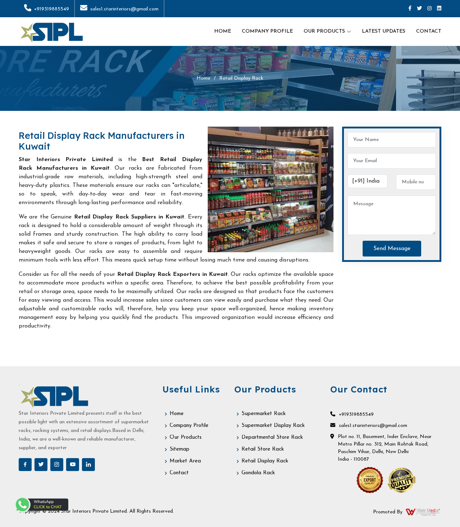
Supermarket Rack (264, 414)
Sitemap (179, 449)
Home (222, 31)
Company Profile (267, 31)
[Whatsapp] (41, 505)
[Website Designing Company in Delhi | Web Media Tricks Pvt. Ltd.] (423, 512)
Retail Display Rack (265, 461)
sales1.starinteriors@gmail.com (124, 9)
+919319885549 (51, 9)
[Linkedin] (439, 8)
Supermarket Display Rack (273, 425)
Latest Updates (383, 31)
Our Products (186, 437)
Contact (428, 31)
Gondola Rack (258, 473)
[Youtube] (72, 464)
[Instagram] (429, 8)
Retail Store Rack (263, 449)
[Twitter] (419, 8)
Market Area (185, 461)
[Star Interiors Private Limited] (53, 31)
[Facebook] (409, 8)
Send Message (391, 248)
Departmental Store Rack (272, 437)
